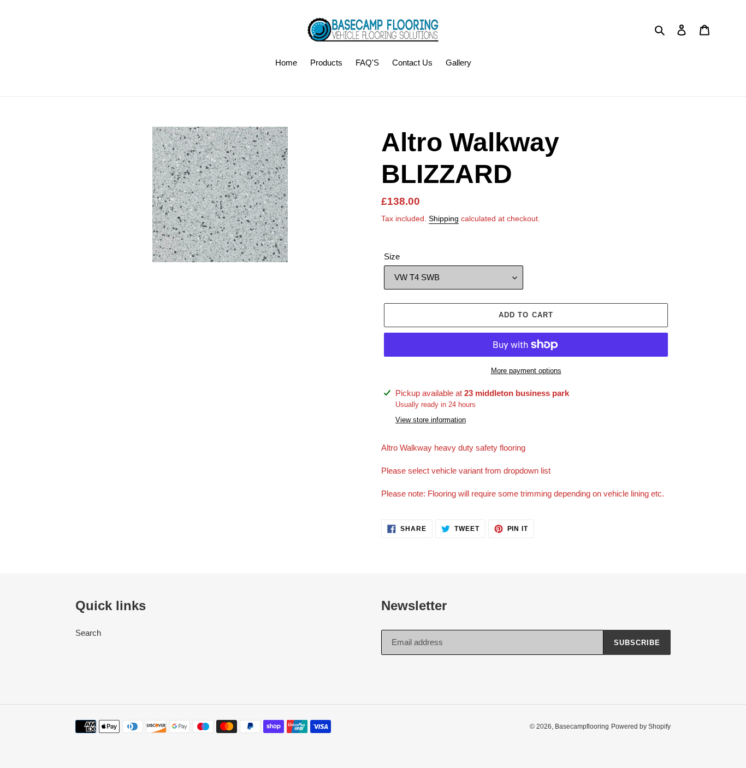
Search (88, 632)
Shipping (444, 218)
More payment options (526, 371)
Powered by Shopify (641, 726)
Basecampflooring (582, 726)
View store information (430, 420)
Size (392, 256)
